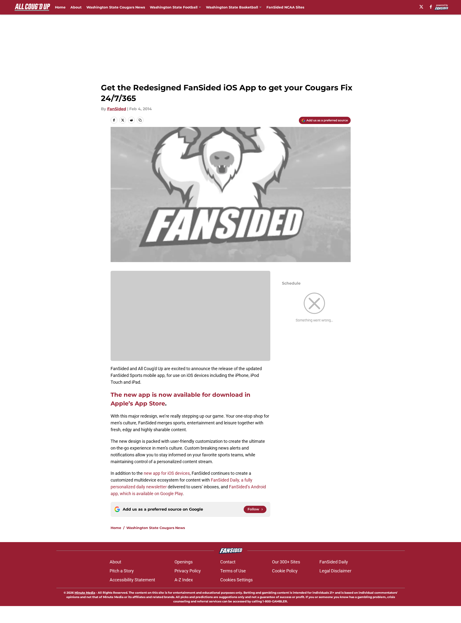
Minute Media (85, 592)
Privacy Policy (187, 570)
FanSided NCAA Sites (285, 7)
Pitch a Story (122, 570)
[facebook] (431, 7)
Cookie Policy (285, 570)
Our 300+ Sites (286, 561)
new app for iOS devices (167, 473)
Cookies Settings (236, 579)
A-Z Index (183, 579)
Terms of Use (233, 570)
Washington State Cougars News (115, 7)
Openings (183, 561)
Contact (227, 561)
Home (60, 7)
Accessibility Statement (132, 579)
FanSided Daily (333, 561)
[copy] (140, 120)
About (76, 7)
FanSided (116, 109)
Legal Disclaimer (335, 570)
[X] (421, 7)
